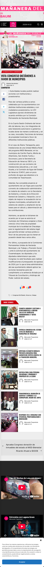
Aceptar (22, 562)
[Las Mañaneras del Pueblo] (22, 34)
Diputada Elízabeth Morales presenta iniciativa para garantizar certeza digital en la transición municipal (30, 354)
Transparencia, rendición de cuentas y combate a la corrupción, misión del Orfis (30, 395)
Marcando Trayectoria (31, 320)
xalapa (34, 295)
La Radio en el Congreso (12, 71)
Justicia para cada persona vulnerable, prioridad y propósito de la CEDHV (29, 374)
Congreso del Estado (19, 295)
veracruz (29, 295)
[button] (41, 540)
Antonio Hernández (12, 83)
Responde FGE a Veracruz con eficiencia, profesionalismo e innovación (30, 417)
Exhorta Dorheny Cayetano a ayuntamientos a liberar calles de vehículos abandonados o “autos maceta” (29, 312)
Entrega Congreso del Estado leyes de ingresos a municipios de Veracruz (30, 331)
